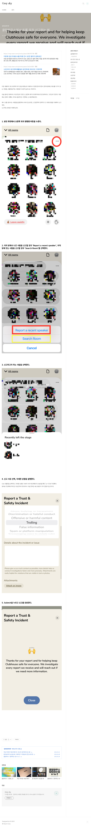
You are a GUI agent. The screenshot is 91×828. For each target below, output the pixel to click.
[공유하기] (8, 739)
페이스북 (73, 67)
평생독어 (73, 88)
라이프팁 (73, 72)
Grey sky (7, 3)
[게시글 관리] (11, 739)
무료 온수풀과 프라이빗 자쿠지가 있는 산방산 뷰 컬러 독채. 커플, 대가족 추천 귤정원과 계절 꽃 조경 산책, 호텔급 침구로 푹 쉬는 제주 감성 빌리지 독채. (31, 60)
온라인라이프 (7, 749)
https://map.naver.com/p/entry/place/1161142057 (19, 66)
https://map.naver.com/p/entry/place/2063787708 (19, 53)
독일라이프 (74, 56)
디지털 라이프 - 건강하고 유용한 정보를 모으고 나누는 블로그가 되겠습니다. (24, 794)
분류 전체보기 (74, 51)
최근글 (72, 98)
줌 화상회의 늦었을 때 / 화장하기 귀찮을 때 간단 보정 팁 (18, 754)
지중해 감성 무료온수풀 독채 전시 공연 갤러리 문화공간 (23, 56)
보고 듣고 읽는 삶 (75, 59)
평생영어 (73, 84)
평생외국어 (73, 81)
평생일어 (73, 86)
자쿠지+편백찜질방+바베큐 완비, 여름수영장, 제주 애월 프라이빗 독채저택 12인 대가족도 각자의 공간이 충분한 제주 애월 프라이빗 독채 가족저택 (26, 73)
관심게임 (73, 78)
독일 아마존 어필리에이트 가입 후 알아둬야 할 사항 (17, 752)
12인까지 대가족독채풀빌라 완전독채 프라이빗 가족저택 (23, 69)
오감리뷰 (73, 75)
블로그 (73, 65)
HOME (4, 10)
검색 (83, 3)
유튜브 (73, 69)
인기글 (77, 98)
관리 (13, 10)
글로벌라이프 (74, 54)
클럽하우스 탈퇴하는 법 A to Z (12, 756)
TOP (87, 822)
